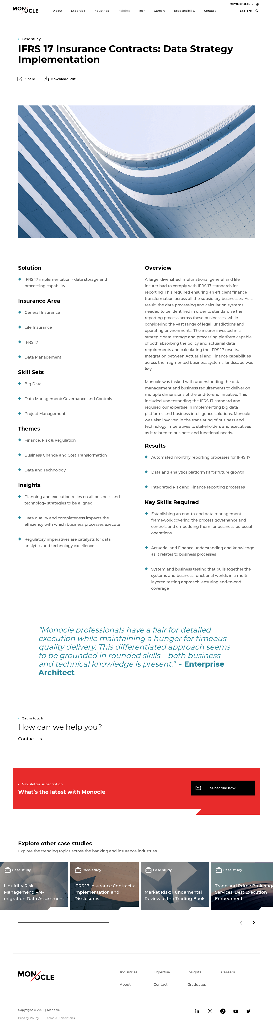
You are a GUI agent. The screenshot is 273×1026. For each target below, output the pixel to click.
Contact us (30, 738)
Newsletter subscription (42, 784)
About (57, 10)
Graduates (196, 985)
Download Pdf (63, 79)
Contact (210, 10)
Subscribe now (223, 788)
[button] (253, 922)
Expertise (78, 10)
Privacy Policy (28, 1018)
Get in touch (32, 718)
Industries (101, 10)
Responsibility (185, 10)
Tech (141, 10)
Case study (31, 39)
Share (30, 79)
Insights (124, 10)
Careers (160, 10)
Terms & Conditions (60, 1018)
